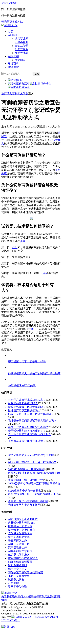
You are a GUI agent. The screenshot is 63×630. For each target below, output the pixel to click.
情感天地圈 (21, 52)
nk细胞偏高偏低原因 (20, 561)
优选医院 (13, 67)
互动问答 (20, 60)
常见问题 (22, 93)
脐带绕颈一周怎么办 (20, 526)
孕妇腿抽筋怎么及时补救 (23, 519)
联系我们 (17, 596)
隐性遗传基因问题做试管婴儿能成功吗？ (32, 420)
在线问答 (13, 56)
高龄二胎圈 (21, 45)
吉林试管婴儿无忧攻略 (21, 522)
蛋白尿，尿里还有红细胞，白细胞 (28, 501)
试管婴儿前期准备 (19, 554)
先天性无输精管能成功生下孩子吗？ (29, 434)
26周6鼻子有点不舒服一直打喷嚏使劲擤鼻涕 (34, 483)
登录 (4, 3)
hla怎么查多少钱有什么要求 (24, 490)
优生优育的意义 (17, 568)
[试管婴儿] (9, 25)
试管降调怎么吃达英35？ (23, 558)
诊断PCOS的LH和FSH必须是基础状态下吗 (33, 494)
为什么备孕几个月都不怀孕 (24, 504)
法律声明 (39, 596)
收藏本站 (17, 21)
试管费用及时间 (17, 565)
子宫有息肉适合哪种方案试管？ (27, 440)
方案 (31, 329)
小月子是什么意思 (19, 576)
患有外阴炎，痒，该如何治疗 (25, 480)
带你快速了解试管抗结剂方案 (25, 572)
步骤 (23, 241)
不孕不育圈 (21, 42)
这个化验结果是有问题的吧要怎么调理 (31, 455)
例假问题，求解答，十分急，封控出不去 (32, 462)
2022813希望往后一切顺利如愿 (26, 469)
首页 (10, 31)
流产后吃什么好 (17, 547)
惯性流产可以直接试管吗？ (24, 410)
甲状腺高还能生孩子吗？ (23, 403)
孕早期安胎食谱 (17, 586)
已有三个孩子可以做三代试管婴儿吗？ (31, 414)
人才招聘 (28, 596)
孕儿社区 (13, 35)
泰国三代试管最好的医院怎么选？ (28, 427)
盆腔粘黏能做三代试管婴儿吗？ (27, 406)
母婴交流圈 (21, 49)
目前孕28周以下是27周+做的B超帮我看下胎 (34, 472)
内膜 (4, 173)
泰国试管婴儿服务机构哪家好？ (27, 430)
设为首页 (6, 21)
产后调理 (13, 583)
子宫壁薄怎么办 (17, 540)
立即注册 (14, 3)
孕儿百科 (13, 63)
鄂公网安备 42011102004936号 (31, 616)
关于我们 (6, 596)
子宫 (57, 169)
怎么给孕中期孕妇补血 (21, 529)
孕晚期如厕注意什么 (20, 551)
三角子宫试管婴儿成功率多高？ (27, 399)
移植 (44, 273)
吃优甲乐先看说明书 (20, 533)
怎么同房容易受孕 (19, 536)
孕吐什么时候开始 (19, 544)
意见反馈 (49, 596)
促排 (14, 247)
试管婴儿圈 (21, 38)
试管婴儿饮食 (16, 579)
